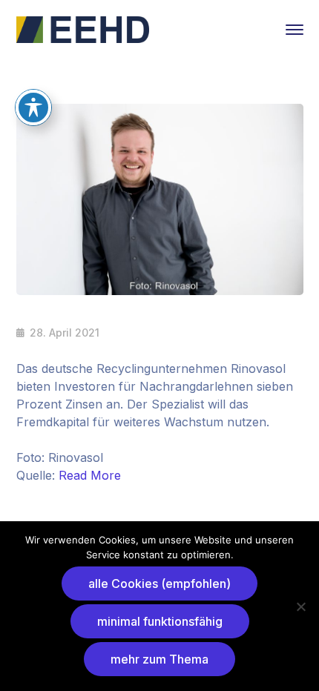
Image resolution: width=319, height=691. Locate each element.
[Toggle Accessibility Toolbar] (33, 107)
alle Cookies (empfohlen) (159, 583)
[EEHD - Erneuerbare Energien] (83, 28)
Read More (90, 475)
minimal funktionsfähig (160, 621)
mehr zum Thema (159, 659)
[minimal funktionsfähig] (300, 606)
